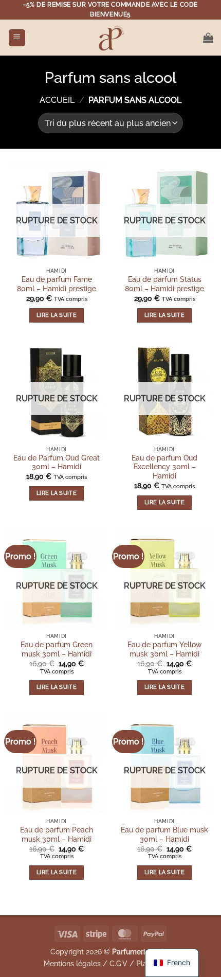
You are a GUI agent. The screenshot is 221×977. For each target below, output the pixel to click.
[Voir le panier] (208, 37)
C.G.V (118, 963)
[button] (17, 37)
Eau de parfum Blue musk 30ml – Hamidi (164, 834)
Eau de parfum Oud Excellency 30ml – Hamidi (164, 467)
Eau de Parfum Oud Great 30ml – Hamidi (56, 462)
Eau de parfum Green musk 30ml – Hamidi (57, 649)
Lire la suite (56, 315)
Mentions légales (72, 963)
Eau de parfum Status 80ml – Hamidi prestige (164, 284)
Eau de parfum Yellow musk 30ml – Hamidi (164, 649)
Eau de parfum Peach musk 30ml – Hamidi (56, 834)
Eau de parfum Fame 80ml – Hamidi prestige (56, 284)
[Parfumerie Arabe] (110, 38)
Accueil (57, 100)
